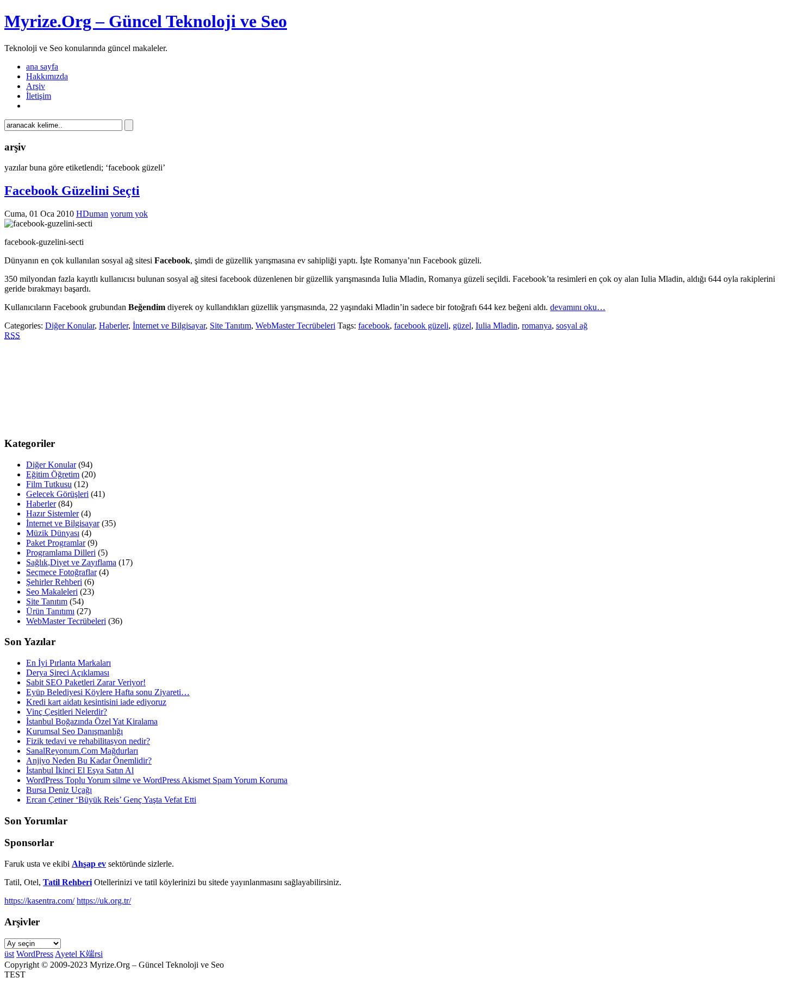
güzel (462, 325)
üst (9, 953)
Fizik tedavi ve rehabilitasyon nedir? (88, 741)
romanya (537, 325)
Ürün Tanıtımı (50, 611)
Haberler (113, 325)
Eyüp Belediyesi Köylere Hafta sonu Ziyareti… (108, 692)
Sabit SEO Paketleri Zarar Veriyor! (86, 682)
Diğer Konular (70, 325)
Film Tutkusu (49, 484)
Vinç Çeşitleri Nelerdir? (66, 711)
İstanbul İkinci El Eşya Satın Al (80, 770)
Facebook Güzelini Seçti (72, 191)
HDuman (92, 213)
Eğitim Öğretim (52, 474)
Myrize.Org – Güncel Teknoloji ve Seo (145, 21)
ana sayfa (42, 66)
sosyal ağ (572, 325)
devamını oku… (578, 307)
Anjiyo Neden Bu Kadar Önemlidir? (89, 760)
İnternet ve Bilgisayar (169, 325)
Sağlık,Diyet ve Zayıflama (71, 562)
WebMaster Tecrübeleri (295, 325)
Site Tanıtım (230, 325)
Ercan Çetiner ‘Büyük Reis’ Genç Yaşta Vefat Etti (111, 799)
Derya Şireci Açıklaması (67, 672)
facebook (374, 325)
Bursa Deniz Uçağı (59, 789)
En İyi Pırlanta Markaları (68, 662)
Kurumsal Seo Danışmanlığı (74, 731)
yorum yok (129, 213)
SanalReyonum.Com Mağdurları (82, 750)
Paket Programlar (55, 542)
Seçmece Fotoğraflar (61, 572)
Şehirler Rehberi (54, 581)
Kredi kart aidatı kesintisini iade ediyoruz (96, 702)
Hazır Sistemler (52, 513)
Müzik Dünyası (52, 533)
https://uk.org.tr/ (104, 900)
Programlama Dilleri (61, 552)
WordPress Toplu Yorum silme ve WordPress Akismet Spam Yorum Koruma (157, 780)
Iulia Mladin (496, 325)
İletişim (38, 95)
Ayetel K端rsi (79, 953)
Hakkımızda (47, 76)
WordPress (34, 953)
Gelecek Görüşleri (57, 494)
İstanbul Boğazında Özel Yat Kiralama (92, 721)
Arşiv (35, 86)
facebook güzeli (421, 325)
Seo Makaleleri (52, 591)
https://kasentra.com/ (39, 900)
